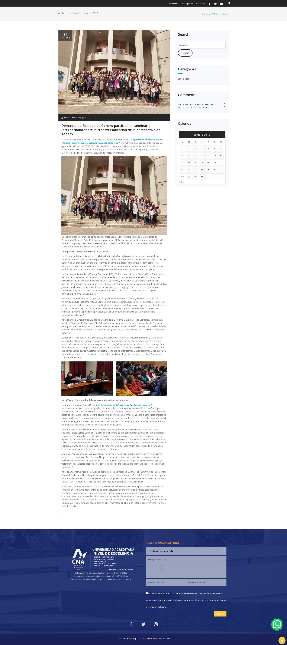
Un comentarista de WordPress (194, 104)
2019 (214, 13)
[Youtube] (221, 4)
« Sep (181, 182)
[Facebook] (131, 624)
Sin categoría (80, 117)
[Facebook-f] (209, 4)
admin (66, 117)
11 (208, 155)
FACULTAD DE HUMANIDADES (193, 107)
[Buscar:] (202, 45)
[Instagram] (156, 624)
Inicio (204, 13)
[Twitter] (215, 4)
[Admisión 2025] (277, 624)
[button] (174, 4)
